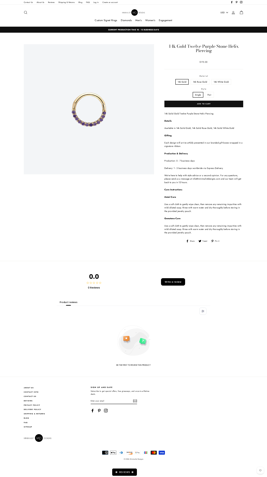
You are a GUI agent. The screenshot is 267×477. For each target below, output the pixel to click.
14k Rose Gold (200, 81)
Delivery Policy (32, 409)
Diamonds (126, 20)
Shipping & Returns (66, 2)
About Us (40, 2)
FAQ (88, 2)
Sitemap (28, 427)
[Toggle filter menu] (202, 311)
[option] (133, 29)
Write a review (173, 281)
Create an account (110, 2)
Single (198, 94)
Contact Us (28, 2)
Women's (150, 20)
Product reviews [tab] (68, 302)
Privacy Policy (32, 405)
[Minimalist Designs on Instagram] (106, 410)
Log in (96, 2)
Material (203, 76)
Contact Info (31, 392)
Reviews (51, 2)
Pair (209, 94)
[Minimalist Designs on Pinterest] (99, 410)
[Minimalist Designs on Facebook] (92, 410)
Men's (138, 20)
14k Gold (182, 81)
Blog (80, 2)
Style (203, 89)
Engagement (165, 20)
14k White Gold (221, 81)
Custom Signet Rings (106, 20)
